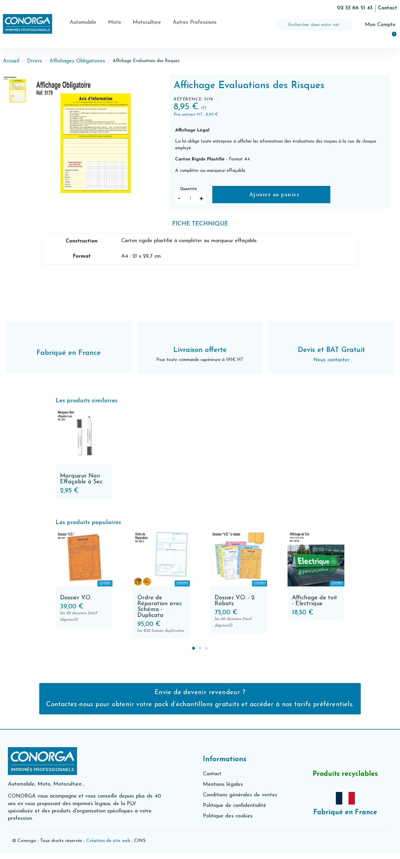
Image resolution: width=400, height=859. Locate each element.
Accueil (11, 61)
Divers (34, 61)
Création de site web (108, 841)
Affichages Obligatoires (77, 61)
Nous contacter (331, 360)
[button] (39, 138)
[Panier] (391, 37)
